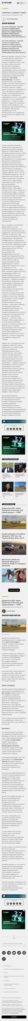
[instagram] (4, 953)
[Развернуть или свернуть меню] (25, 3)
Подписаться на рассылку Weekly (13, 943)
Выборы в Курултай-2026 (11, 992)
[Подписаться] (25, 945)
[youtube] (14, 953)
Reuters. (12, 650)
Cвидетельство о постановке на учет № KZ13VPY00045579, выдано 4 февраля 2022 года (12, 1005)
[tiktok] (19, 953)
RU (21, 3)
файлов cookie (14, 1013)
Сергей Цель (10, 611)
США (16, 615)
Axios (22, 655)
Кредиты (4, 23)
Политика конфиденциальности (14, 969)
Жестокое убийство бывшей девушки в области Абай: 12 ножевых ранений (14, 563)
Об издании (7, 965)
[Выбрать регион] (18, 3)
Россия (11, 615)
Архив (6, 972)
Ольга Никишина (12, 19)
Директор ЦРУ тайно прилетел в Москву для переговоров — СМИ (12, 510)
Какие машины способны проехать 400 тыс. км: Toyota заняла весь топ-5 (13, 536)
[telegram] (9, 953)
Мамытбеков (11, 23)
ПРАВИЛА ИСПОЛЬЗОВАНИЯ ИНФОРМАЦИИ (11, 985)
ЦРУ (19, 615)
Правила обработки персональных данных (14, 977)
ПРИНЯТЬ (14, 1017)
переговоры (5, 615)
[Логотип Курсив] (7, 2)
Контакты (7, 980)
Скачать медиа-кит (9, 988)
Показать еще (14, 590)
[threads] (24, 953)
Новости (5, 8)
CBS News (14, 655)
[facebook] (4, 959)
